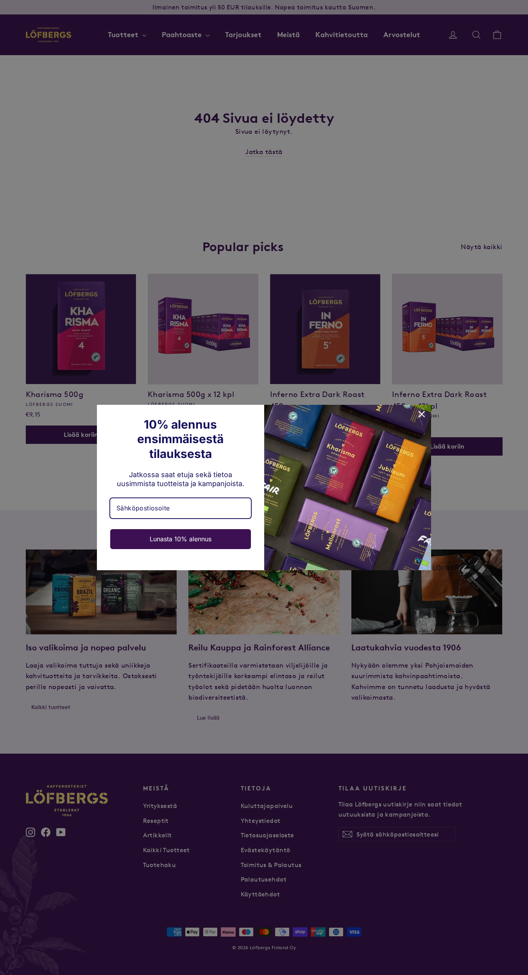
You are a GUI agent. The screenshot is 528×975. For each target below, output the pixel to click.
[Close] (421, 414)
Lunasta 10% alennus (180, 539)
